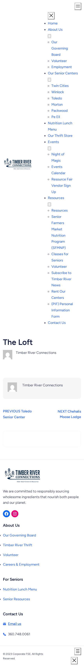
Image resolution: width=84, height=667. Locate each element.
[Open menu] (78, 6)
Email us (14, 624)
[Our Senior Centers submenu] (49, 80)
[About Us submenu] (49, 36)
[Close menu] (51, 15)
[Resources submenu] (49, 204)
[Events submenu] (49, 148)
